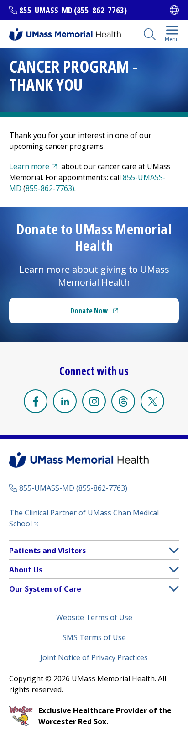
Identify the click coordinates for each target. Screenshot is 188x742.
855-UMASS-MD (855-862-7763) (73, 10)
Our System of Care (45, 589)
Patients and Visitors (47, 551)
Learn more (34, 166)
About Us (25, 570)
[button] (174, 550)
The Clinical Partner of (84, 518)
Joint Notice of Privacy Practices (94, 657)
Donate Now (112, 313)
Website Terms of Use (94, 617)
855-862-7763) (50, 188)
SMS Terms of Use (94, 637)
